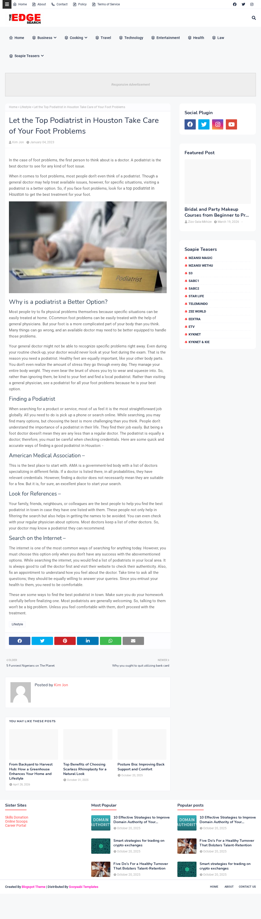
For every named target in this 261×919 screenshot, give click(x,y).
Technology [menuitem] (133, 38)
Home (22, 4)
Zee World (197, 311)
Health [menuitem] (198, 38)
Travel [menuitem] (106, 38)
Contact (62, 4)
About (41, 4)
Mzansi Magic (201, 258)
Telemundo (198, 304)
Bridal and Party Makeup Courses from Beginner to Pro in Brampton (216, 212)
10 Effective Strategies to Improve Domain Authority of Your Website (141, 819)
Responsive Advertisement (130, 84)
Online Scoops (16, 821)
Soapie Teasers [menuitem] (27, 56)
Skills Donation (16, 817)
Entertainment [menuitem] (168, 38)
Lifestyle (25, 107)
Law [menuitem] (220, 38)
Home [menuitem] (19, 38)
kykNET (195, 334)
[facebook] (235, 4)
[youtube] (231, 124)
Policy (82, 4)
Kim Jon (18, 142)
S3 (190, 273)
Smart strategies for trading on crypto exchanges (138, 843)
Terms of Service (108, 4)
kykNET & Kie (199, 342)
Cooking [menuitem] (76, 38)
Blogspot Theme (33, 887)
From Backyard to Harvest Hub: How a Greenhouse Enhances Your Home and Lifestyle (31, 771)
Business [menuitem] (44, 38)
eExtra (195, 319)
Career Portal (15, 825)
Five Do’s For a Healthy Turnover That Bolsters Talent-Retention (140, 866)
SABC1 (194, 281)
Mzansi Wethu (201, 265)
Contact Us (247, 886)
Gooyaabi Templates (83, 887)
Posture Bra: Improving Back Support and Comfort (141, 766)
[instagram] (252, 4)
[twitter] (243, 4)
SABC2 (194, 288)
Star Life (196, 296)
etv (192, 327)
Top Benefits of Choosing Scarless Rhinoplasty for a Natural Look (85, 769)
